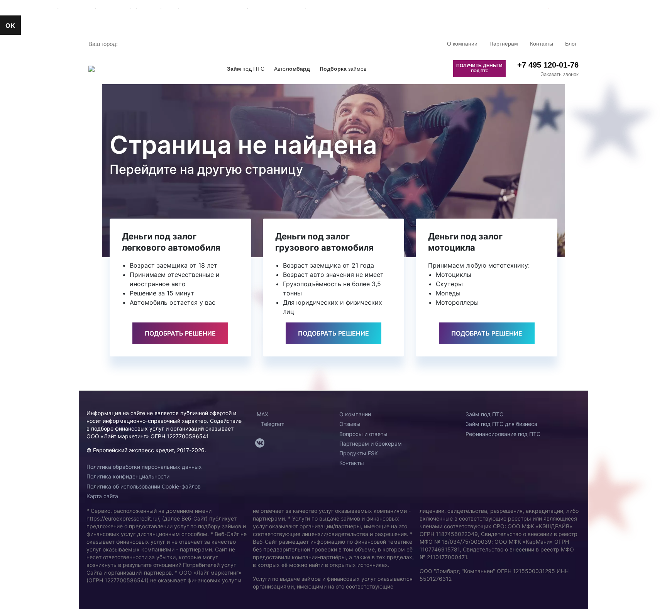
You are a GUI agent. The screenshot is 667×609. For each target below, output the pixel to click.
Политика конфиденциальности (127, 476)
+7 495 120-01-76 (548, 65)
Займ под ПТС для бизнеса (501, 424)
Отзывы (350, 424)
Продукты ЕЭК (358, 453)
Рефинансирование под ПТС (503, 434)
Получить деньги (479, 68)
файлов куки (539, 4)
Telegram (271, 424)
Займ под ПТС (484, 414)
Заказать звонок (560, 74)
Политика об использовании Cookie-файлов (143, 486)
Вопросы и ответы (363, 434)
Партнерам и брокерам (370, 443)
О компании (462, 44)
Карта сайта (102, 496)
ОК (10, 25)
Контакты (541, 44)
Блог (571, 44)
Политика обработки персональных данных (144, 466)
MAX (261, 414)
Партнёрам (503, 44)
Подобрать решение (180, 333)
